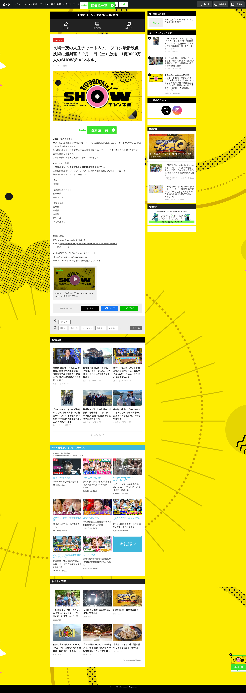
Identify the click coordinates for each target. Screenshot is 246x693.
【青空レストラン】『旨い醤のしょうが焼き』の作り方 (126, 646)
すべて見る (96, 435)
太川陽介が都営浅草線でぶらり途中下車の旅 (96, 611)
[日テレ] (6, 4)
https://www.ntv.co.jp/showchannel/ (70, 257)
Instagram (177, 110)
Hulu (97, 130)
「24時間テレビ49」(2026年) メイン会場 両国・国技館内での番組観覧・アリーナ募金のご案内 (97, 647)
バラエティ (64, 322)
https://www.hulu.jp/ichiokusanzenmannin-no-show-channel (88, 243)
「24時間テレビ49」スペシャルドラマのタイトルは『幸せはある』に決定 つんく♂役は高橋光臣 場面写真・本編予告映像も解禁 (67, 613)
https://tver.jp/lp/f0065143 (72, 240)
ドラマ (17, 4)
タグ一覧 (136, 328)
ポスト (92, 308)
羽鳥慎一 (100, 328)
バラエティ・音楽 (47, 4)
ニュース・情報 (29, 4)
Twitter (166, 110)
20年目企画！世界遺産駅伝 (126, 610)
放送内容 (97, 28)
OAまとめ (58, 40)
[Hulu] (97, 5)
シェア (112, 308)
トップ (66, 28)
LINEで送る (129, 308)
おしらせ (129, 28)
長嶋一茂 (74, 328)
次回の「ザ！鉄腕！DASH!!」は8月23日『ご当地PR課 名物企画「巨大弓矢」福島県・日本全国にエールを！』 (67, 647)
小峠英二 (112, 328)
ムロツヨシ (87, 328)
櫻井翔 (62, 328)
